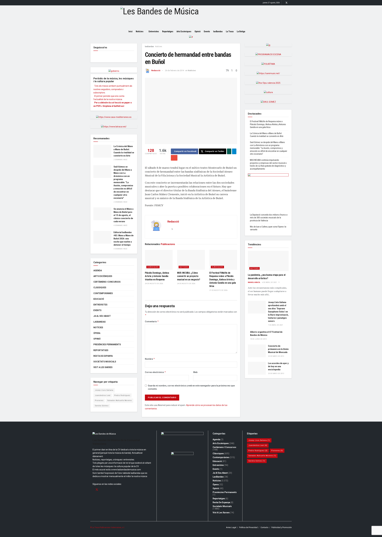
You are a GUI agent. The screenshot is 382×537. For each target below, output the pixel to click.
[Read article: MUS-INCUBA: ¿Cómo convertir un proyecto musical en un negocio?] (191, 260)
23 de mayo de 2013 (276, 356)
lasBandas (218, 31)
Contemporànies (103, 293)
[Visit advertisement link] (191, 39)
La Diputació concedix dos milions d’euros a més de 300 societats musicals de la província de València (268, 218)
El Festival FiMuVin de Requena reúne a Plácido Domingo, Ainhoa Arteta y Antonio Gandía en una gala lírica (222, 279)
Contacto (264, 527)
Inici (130, 31)
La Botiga (241, 31)
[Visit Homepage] (190, 16)
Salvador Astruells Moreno (119, 400)
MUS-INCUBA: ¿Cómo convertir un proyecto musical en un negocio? (188, 276)
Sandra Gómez (101, 406)
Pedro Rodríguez (122, 395)
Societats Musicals (104, 361)
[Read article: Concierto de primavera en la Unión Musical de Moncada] (257, 350)
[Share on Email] (174, 158)
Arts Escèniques (184, 31)
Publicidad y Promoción (281, 527)
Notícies (139, 31)
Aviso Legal (231, 527)
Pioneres (99, 400)
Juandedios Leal (102, 395)
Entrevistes (154, 31)
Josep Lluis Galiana (104, 390)
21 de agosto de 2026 (218, 290)
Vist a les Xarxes (103, 367)
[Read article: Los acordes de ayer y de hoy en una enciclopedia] (257, 368)
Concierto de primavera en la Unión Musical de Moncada (278, 349)
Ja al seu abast (102, 316)
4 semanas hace (120, 225)
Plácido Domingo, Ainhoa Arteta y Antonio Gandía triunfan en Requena (157, 276)
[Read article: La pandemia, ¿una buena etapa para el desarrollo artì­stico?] (268, 261)
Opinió (198, 31)
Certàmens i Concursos (107, 282)
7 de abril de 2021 (275, 325)
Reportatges (167, 31)
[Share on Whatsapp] (229, 151)
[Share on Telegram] (234, 151)
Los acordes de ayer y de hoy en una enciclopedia (278, 366)
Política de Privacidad (248, 527)
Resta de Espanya (103, 356)
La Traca (230, 31)
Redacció (155, 70)
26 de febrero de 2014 (174, 70)
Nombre (150, 358)
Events (207, 31)
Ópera (96, 333)
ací (122, 106)
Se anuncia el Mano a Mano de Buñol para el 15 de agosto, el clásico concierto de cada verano (123, 215)
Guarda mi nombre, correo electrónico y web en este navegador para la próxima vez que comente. (191, 387)
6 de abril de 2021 (269, 282)
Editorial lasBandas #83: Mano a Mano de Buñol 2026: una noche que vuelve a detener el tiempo (124, 238)
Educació (98, 299)
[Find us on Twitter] (286, 3)
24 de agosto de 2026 (154, 284)
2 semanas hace (120, 160)
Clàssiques (153, 267)
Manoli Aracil (254, 282)
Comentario (152, 321)
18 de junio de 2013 (258, 339)
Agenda (97, 270)
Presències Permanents (107, 344)
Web (195, 372)
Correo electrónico (155, 372)
